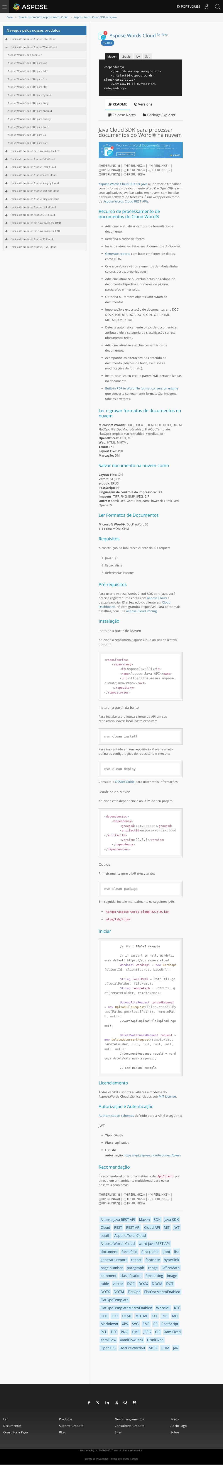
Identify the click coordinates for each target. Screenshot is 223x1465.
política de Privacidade (96, 1458)
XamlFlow (108, 1340)
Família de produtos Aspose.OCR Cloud (32, 214)
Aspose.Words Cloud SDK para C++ (27, 79)
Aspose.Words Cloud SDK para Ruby (28, 103)
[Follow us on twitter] (98, 1403)
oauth (105, 1235)
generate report (114, 1259)
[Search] (217, 6)
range (153, 1267)
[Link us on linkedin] (107, 1403)
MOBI (153, 1348)
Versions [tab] (144, 104)
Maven (144, 1219)
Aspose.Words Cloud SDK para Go (27, 134)
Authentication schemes (116, 1115)
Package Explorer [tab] (161, 114)
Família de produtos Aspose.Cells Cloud (32, 159)
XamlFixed (172, 1331)
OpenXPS (108, 1348)
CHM (165, 1348)
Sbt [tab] (147, 56)
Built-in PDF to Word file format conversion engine (141, 388)
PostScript (169, 1323)
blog (62, 1432)
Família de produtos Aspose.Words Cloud (43, 17)
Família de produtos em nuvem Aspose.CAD (35, 231)
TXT (155, 1316)
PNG (124, 1331)
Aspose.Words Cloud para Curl (25, 54)
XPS (125, 1323)
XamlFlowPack (131, 1340)
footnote (152, 1259)
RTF (177, 1307)
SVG (135, 1323)
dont (166, 1251)
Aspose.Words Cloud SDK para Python (29, 95)
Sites (118, 1432)
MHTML (141, 1316)
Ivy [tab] (138, 56)
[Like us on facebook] (89, 1403)
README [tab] (119, 104)
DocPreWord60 (132, 1348)
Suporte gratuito (71, 1426)
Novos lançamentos (129, 1419)
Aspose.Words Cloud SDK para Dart (27, 142)
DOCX (143, 1283)
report (136, 1259)
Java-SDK (171, 1219)
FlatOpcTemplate (114, 1299)
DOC (131, 1283)
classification (131, 1275)
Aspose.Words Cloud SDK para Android (30, 110)
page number (112, 1267)
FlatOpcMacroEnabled (162, 1291)
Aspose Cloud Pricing (141, 611)
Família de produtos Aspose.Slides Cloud (33, 175)
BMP (136, 1331)
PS (155, 1323)
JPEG (147, 1331)
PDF (165, 1316)
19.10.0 (107, 43)
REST (118, 1227)
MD (175, 1316)
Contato (134, 1458)
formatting (154, 1275)
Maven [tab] (112, 56)
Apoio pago (179, 1426)
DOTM (119, 1291)
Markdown (109, 1323)
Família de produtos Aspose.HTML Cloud (33, 246)
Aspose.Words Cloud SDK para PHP (27, 86)
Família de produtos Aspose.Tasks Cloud (33, 207)
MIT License (167, 1096)
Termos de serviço (119, 1458)
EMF (146, 1323)
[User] (206, 6)
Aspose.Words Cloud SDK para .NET (28, 71)
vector (118, 1283)
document (109, 1251)
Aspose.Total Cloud (130, 1235)
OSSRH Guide (125, 782)
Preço (175, 1419)
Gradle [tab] (126, 56)
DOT (169, 1283)
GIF (157, 1331)
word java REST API (154, 1243)
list (176, 1251)
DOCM (157, 1283)
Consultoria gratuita (129, 1426)
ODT (104, 1316)
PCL (104, 1331)
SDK (157, 1219)
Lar (5, 1419)
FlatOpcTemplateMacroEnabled (126, 1307)
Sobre (175, 1432)
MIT (167, 1227)
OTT (115, 1316)
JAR (175, 1348)
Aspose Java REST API (118, 1219)
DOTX (105, 1291)
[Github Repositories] (135, 1403)
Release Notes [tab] (124, 114)
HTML (127, 1316)
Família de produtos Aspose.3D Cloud (31, 239)
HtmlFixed (155, 1340)
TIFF (114, 1331)
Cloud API (152, 1227)
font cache (150, 1251)
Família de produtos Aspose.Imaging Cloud (34, 183)
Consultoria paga (15, 1432)
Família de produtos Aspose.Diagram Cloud (34, 199)
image (172, 1275)
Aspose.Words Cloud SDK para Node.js (29, 119)
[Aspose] (30, 6)
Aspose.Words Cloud (139, 35)
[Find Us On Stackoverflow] (116, 1403)
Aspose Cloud (157, 598)
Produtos (65, 1419)
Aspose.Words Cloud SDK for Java (123, 184)
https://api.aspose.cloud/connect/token (152, 1155)
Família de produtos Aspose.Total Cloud (33, 39)
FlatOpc (134, 1291)
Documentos (12, 1426)
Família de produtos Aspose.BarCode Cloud (34, 190)
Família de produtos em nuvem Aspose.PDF (35, 151)
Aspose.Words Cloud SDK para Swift (28, 127)
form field (129, 1251)
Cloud (105, 1227)
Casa (10, 17)
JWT (177, 1227)
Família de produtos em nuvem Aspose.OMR (35, 222)
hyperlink (171, 1259)
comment (109, 1275)
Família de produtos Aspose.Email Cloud (33, 166)
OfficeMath (171, 1267)
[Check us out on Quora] (125, 1403)
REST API (133, 1227)
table (105, 1283)
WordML (163, 1307)
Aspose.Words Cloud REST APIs (125, 201)
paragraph (135, 1267)
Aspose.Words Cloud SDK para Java (95, 17)
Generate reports (117, 254)
